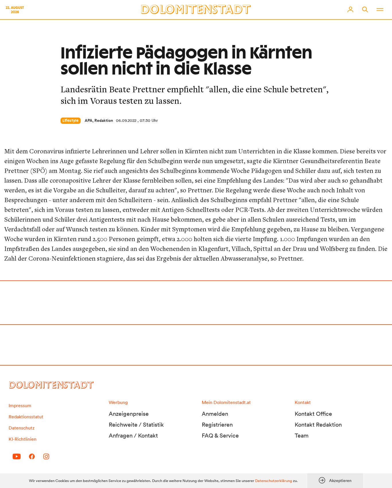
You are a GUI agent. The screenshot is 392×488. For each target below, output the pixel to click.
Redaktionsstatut (26, 416)
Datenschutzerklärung (273, 480)
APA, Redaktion (99, 120)
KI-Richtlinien (22, 439)
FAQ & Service (220, 435)
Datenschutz (21, 428)
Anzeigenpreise (129, 413)
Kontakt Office (313, 413)
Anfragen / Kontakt (133, 435)
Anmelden (215, 413)
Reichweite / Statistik (136, 424)
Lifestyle (71, 120)
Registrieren (217, 424)
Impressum (20, 405)
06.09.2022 (126, 120)
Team (301, 435)
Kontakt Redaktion (318, 424)
